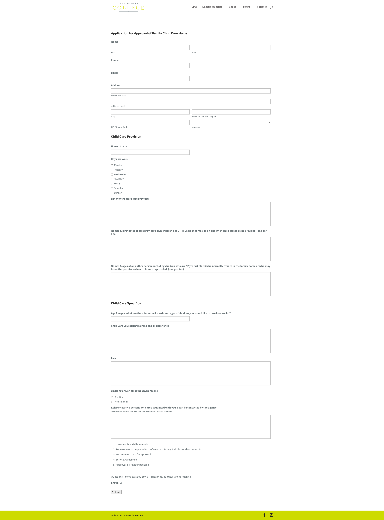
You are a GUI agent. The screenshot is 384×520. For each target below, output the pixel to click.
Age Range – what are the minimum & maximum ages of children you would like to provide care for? (171, 313)
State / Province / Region (204, 116)
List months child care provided (130, 198)
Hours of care (119, 146)
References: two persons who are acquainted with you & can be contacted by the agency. (164, 407)
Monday (118, 165)
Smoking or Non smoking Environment (134, 390)
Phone (115, 60)
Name (114, 41)
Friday (117, 183)
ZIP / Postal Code (119, 127)
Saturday (118, 188)
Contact (262, 7)
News (195, 7)
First (113, 52)
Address (115, 85)
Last (194, 52)
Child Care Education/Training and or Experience (140, 325)
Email (114, 72)
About (232, 7)
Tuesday (118, 169)
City (113, 116)
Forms (246, 7)
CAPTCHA (116, 483)
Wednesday (120, 174)
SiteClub (139, 515)
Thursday (119, 178)
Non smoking (121, 401)
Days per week (119, 159)
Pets (113, 358)
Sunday (118, 192)
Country (196, 127)
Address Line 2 (118, 106)
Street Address (118, 95)
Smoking (119, 397)
